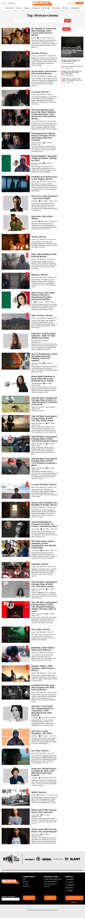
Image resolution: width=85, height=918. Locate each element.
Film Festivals (35, 815)
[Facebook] (66, 879)
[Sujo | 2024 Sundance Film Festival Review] (16, 261)
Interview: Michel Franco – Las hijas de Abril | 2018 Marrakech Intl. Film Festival (44, 771)
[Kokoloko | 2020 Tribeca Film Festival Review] (16, 653)
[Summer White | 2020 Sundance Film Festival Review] (16, 673)
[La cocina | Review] (16, 97)
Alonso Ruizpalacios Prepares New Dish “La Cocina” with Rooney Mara (44, 524)
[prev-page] (62, 85)
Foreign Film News (36, 142)
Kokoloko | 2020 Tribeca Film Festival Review (43, 648)
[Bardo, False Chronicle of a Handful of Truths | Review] (16, 509)
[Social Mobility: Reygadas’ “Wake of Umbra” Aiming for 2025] (16, 163)
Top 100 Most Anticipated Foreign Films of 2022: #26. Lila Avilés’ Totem (44, 584)
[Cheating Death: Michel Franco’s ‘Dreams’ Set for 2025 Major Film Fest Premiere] (16, 140)
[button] (12, 3)
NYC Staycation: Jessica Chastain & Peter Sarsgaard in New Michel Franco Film (43, 544)
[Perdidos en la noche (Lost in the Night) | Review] (16, 183)
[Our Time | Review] (16, 756)
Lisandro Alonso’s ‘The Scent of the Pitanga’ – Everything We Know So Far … (72, 79)
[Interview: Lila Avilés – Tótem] (16, 222)
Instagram (71, 885)
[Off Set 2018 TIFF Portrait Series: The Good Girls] (16, 816)
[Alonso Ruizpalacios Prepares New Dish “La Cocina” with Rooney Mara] (16, 529)
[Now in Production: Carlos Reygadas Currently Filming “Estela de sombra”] (16, 361)
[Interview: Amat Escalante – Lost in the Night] (16, 203)
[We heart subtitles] (43, 3)
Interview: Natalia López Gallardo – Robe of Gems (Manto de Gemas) (43, 335)
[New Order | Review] (16, 634)
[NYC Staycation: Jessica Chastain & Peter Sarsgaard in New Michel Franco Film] (16, 548)
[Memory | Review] (16, 280)
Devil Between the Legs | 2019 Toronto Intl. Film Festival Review (43, 687)
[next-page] (65, 85)
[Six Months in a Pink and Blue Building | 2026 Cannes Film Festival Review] (16, 35)
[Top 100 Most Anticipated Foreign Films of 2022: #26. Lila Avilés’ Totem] (16, 589)
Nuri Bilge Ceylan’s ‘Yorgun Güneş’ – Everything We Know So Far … (71, 60)
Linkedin (70, 890)
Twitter (70, 882)
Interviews (34, 201)
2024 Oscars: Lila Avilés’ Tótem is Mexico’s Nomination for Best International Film (43, 296)
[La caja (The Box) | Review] (16, 490)
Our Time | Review (40, 750)
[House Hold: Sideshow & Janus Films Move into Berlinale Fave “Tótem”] (16, 383)
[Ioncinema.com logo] (11, 881)
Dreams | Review (39, 53)
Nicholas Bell (43, 55)
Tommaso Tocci (43, 795)
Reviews (33, 37)
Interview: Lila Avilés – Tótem (42, 217)
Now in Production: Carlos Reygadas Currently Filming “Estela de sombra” (44, 357)
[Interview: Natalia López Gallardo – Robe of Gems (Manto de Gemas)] (16, 340)
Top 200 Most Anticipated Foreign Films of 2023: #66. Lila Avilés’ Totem (44, 418)
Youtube (70, 887)
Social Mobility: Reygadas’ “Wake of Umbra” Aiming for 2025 (44, 158)
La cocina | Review (40, 91)
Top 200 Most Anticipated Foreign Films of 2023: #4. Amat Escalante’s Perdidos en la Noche (44, 401)
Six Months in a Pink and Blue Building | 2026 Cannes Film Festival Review (43, 31)
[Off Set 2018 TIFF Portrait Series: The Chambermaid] (16, 836)
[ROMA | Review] (16, 797)
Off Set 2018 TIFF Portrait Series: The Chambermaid (44, 830)
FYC (32, 302)
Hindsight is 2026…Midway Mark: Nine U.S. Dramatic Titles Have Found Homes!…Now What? (71, 72)
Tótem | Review (38, 236)
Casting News (35, 529)
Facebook (71, 879)
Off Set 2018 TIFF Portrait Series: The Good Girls (44, 811)
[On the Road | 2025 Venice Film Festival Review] (16, 78)
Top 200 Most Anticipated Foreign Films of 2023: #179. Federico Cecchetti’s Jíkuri (44, 462)
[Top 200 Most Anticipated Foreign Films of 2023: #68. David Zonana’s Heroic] (16, 443)
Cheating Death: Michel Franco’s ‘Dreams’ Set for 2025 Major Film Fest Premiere (43, 136)
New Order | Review (40, 629)
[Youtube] (66, 888)
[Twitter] (66, 882)
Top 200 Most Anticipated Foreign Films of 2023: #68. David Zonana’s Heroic (44, 438)
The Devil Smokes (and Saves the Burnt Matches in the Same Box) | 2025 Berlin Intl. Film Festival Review (43, 114)
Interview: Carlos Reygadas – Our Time (41, 732)
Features (63, 63)
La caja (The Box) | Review (44, 484)
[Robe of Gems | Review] (16, 321)
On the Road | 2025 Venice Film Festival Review (44, 72)
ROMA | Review (38, 792)
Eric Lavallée (43, 37)
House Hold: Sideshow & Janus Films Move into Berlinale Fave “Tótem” (43, 378)
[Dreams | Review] (16, 59)
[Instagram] (66, 885)
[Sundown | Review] (16, 569)
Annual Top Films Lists (38, 407)
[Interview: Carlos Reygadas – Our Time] (16, 737)
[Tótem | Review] (16, 241)
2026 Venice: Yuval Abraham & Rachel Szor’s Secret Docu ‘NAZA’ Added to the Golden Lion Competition (72, 50)
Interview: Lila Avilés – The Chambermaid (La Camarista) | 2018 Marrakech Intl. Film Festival (42, 710)
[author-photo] (38, 38)
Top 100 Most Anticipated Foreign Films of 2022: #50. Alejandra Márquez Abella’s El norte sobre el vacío (44, 606)
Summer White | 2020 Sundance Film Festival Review (42, 668)
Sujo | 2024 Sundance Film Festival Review (44, 255)
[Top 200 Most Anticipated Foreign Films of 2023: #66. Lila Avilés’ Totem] (16, 423)
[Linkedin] (66, 891)
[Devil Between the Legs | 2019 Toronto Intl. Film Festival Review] (16, 692)
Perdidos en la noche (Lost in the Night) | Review (44, 177)
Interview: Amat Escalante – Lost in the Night (44, 197)
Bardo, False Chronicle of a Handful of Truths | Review (44, 503)
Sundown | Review (40, 564)
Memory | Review (39, 274)
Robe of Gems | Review (42, 315)
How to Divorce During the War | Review (72, 66)
